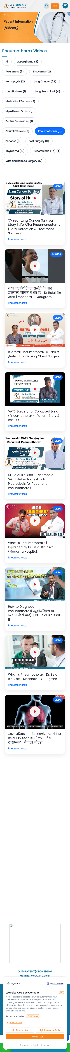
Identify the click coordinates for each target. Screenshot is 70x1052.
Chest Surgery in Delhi (45, 833)
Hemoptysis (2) (15, 81)
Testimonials (46, 816)
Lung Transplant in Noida (26, 912)
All (7, 61)
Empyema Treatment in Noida (30, 894)
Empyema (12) (42, 71)
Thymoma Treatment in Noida (21, 881)
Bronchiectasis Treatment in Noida (24, 899)
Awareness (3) (15, 71)
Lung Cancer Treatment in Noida (23, 864)
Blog (58, 816)
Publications (44, 807)
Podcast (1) (13, 141)
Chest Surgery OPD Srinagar (36, 784)
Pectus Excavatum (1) (19, 121)
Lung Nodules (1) (16, 91)
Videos (31, 816)
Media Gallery (27, 820)
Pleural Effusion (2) (17, 131)
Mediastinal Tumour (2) (20, 101)
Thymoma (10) (15, 151)
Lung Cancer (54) (45, 81)
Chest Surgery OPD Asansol (19, 793)
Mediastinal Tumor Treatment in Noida (38, 877)
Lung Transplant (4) (47, 91)
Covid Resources (48, 820)
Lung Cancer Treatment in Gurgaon (31, 829)
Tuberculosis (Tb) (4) (47, 151)
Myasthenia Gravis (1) (19, 111)
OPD (55, 6)
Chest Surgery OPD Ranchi (45, 789)
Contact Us (9, 820)
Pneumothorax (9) (50, 131)
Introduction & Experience (18, 807)
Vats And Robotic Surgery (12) (24, 161)
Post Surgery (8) (39, 141)
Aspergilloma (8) (27, 61)
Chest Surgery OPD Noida (18, 780)
